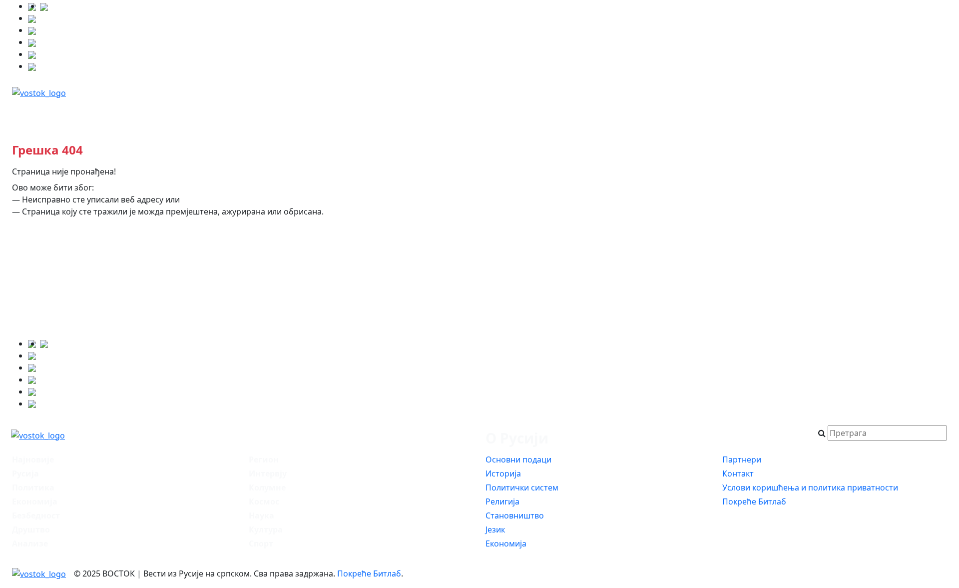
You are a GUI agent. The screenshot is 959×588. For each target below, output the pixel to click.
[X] (32, 18)
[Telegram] (32, 66)
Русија (124, 113)
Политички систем (521, 487)
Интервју (640, 113)
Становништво (514, 515)
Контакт (738, 473)
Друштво (432, 113)
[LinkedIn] (32, 54)
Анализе (568, 113)
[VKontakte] (32, 42)
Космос (780, 113)
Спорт (261, 543)
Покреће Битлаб (754, 501)
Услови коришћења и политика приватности (810, 487)
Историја (503, 473)
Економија (355, 113)
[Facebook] (44, 6)
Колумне (711, 113)
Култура (908, 113)
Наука (843, 113)
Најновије (55, 113)
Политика (194, 113)
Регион (500, 113)
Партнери (741, 459)
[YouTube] (32, 30)
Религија (502, 501)
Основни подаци (518, 459)
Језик (495, 529)
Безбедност (274, 113)
